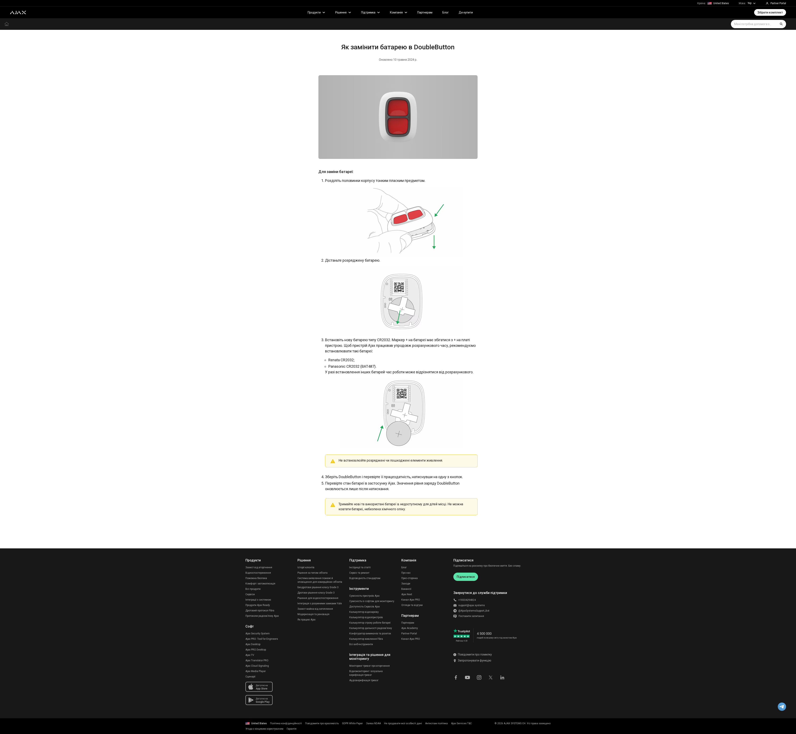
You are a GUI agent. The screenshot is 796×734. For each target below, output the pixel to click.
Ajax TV (249, 655)
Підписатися (466, 576)
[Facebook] (455, 677)
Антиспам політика (436, 723)
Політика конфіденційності (286, 723)
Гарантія (291, 728)
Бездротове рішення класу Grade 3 (318, 587)
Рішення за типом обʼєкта (312, 572)
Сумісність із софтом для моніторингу (371, 601)
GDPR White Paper (352, 723)
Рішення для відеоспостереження (317, 598)
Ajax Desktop (252, 644)
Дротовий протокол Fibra (259, 610)
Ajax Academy (409, 628)
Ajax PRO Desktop (255, 649)
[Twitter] (490, 677)
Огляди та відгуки (412, 605)
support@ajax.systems (471, 605)
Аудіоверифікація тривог (364, 680)
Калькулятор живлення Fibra (366, 638)
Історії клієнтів (305, 567)
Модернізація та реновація (313, 614)
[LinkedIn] (502, 677)
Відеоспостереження (258, 572)
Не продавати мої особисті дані (403, 723)
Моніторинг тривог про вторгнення (369, 665)
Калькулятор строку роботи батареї (370, 622)
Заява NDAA (373, 723)
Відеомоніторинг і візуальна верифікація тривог (366, 673)
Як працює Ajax (306, 619)
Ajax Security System (257, 633)
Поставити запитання (471, 616)
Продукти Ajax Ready (257, 605)
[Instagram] (479, 677)
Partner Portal (409, 633)
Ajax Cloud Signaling (257, 665)
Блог (445, 12)
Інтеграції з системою (258, 599)
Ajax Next (406, 594)
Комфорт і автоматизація (260, 583)
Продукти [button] (314, 12)
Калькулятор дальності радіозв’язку (370, 628)
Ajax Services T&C (461, 723)
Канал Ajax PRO (410, 599)
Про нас (406, 572)
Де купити (466, 12)
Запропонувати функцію (474, 660)
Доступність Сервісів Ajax (364, 606)
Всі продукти (253, 589)
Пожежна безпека (256, 578)
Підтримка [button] (368, 12)
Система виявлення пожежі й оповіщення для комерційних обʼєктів (319, 580)
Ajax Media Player (255, 671)
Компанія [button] (396, 12)
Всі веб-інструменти (361, 644)
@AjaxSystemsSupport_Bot (473, 610)
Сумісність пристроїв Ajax (364, 595)
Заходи (405, 583)
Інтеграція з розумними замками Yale (319, 603)
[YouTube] (467, 677)
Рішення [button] (341, 12)
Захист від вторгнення (258, 567)
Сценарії (250, 676)
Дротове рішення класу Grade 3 (316, 592)
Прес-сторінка (409, 578)
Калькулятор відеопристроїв (366, 617)
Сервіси (250, 594)
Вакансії (406, 589)
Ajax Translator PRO (256, 660)
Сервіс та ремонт (359, 572)
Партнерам (424, 12)
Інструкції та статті (360, 567)
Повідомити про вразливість (322, 723)
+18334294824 (467, 600)
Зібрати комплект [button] (770, 12)
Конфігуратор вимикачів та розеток (370, 633)
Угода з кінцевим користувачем (264, 728)
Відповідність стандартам (364, 578)
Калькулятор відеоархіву (364, 612)
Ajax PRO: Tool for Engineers (261, 638)
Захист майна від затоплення (315, 608)
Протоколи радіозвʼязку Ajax (262, 615)
